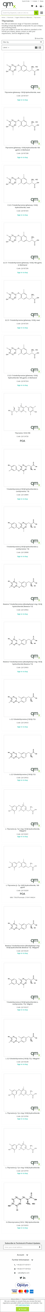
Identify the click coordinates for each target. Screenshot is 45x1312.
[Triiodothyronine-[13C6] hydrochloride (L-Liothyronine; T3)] (22, 468)
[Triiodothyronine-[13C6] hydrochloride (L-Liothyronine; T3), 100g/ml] (22, 981)
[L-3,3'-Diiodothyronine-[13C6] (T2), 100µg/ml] (22, 1038)
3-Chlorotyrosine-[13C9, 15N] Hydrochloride (22, 1222)
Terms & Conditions (28, 1299)
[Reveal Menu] (41, 13)
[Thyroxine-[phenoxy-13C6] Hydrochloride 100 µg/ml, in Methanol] (22, 126)
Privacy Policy (15, 1299)
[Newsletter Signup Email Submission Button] (40, 1247)
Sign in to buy (22, 100)
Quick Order (26, 1)
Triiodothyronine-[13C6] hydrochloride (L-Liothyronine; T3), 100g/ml (22, 1003)
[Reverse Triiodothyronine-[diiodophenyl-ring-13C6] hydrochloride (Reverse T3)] (22, 583)
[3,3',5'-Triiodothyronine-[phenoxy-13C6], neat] (22, 299)
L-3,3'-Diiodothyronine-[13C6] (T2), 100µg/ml (22, 1059)
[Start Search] (36, 13)
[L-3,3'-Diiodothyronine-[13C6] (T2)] (22, 698)
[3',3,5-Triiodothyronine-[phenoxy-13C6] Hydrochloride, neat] (22, 184)
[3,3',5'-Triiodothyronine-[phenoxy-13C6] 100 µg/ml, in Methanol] (22, 241)
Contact (34, 1)
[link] (21, 1278)
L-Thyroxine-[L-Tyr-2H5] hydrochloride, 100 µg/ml (22, 886)
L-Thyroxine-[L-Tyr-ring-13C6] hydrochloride (23, 1113)
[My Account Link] (36, 6)
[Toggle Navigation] (41, 12)
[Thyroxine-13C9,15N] (22, 412)
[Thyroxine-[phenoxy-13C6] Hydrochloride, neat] (22, 71)
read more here (23, 1305)
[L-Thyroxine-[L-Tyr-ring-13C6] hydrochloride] (22, 1092)
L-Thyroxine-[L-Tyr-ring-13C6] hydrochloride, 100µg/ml (22, 830)
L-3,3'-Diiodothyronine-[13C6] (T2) (22, 774)
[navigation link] (32, 6)
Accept (23, 1309)
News (41, 1)
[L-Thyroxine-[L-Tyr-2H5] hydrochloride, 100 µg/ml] (22, 865)
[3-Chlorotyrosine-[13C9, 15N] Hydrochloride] (22, 1201)
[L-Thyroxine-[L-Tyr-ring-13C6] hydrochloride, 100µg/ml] (22, 808)
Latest (5, 47)
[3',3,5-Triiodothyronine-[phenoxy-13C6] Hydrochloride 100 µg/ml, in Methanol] (22, 354)
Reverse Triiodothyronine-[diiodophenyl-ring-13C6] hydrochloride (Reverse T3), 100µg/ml (22, 947)
